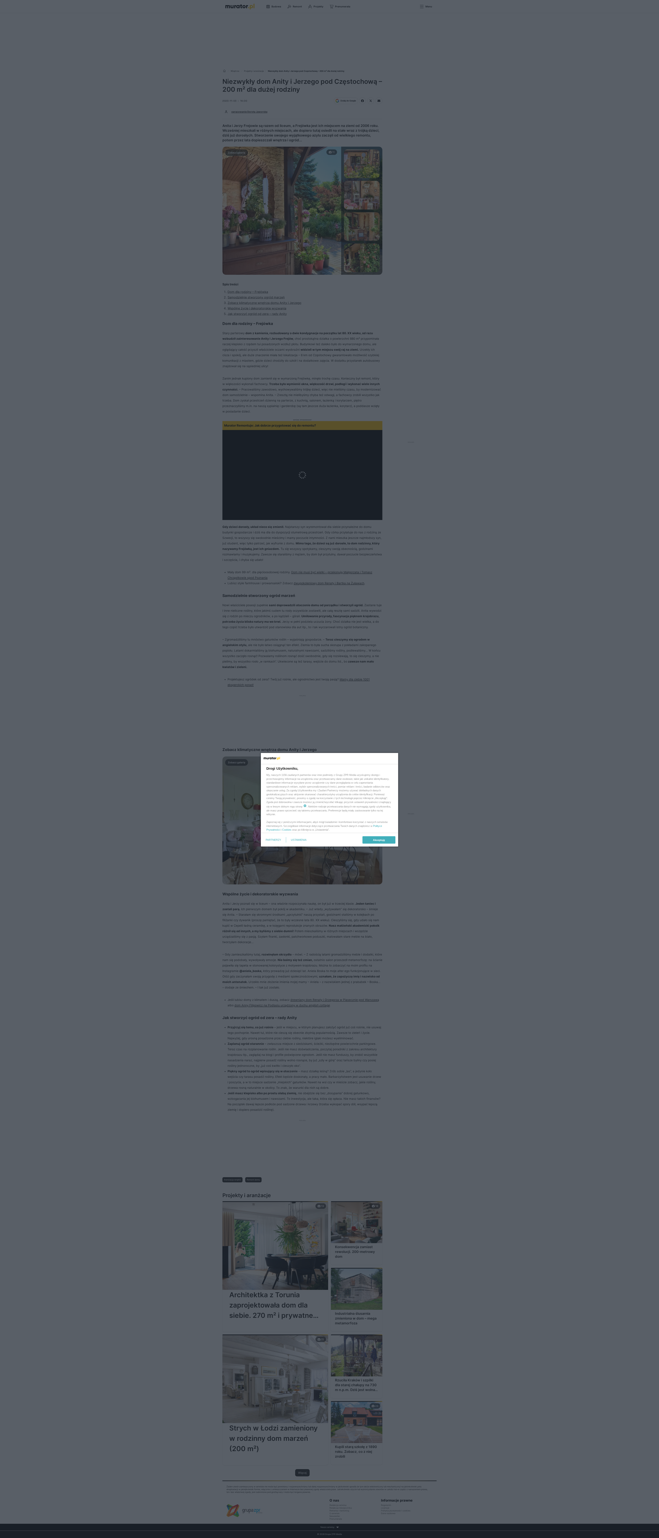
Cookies (286, 829)
